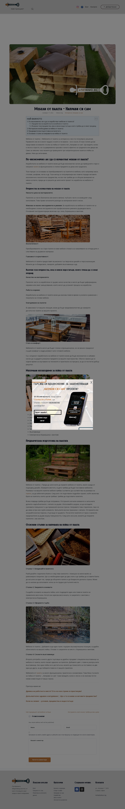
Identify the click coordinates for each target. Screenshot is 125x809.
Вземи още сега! (42, 419)
